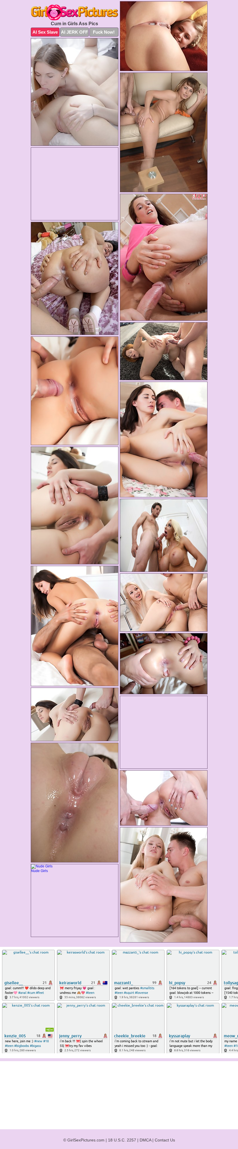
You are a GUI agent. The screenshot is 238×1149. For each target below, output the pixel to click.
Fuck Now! (104, 32)
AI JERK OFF (74, 32)
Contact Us (165, 1140)
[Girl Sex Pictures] (74, 12)
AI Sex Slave (45, 32)
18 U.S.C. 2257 (122, 1140)
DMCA (145, 1140)
